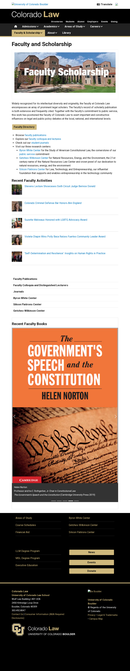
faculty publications (35, 135)
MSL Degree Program (28, 558)
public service (27, 154)
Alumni (80, 21)
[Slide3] (65, 501)
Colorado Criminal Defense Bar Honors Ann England (53, 203)
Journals (18, 291)
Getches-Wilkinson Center (33, 157)
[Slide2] (59, 501)
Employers (92, 21)
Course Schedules (26, 525)
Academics (50, 26)
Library (66, 32)
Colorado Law (20, 591)
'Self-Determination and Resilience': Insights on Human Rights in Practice (65, 253)
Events (104, 21)
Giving (114, 21)
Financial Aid (22, 532)
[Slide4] (70, 501)
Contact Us (17, 614)
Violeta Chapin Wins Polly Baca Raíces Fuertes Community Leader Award (65, 236)
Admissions (29, 26)
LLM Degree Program (28, 551)
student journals (40, 142)
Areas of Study (74, 26)
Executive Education (27, 565)
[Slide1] (53, 501)
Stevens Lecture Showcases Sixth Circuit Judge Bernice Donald (60, 186)
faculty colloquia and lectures (45, 138)
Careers (95, 26)
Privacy (91, 615)
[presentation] (17, 189)
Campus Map (96, 619)
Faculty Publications (25, 278)
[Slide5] (76, 501)
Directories (57, 21)
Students (70, 21)
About (51, 32)
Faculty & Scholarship (27, 32)
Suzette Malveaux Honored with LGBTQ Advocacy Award (56, 219)
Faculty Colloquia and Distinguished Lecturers (40, 285)
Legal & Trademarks (107, 615)
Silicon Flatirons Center (32, 169)
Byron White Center (30, 150)
